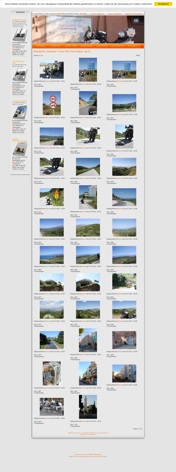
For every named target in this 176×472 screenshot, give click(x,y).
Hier (13, 48)
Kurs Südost (76, 51)
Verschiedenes (117, 46)
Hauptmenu (40, 46)
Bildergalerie (87, 46)
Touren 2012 (63, 51)
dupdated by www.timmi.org (88, 434)
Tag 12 (87, 51)
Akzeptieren (163, 4)
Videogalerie (102, 46)
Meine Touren (71, 46)
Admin (47, 81)
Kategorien (52, 51)
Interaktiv (56, 46)
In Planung (133, 46)
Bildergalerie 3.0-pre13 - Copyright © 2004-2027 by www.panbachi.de (88, 433)
